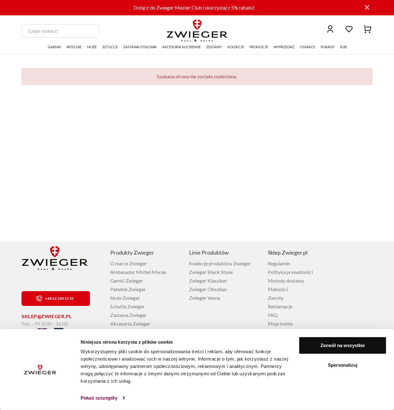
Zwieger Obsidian (208, 289)
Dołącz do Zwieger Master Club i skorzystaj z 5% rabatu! (194, 7)
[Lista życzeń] (349, 28)
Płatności (278, 289)
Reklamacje (280, 306)
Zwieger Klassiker (208, 280)
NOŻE (92, 47)
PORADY (328, 47)
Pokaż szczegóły (99, 397)
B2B (343, 47)
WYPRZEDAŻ (284, 47)
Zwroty (275, 298)
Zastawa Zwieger (128, 315)
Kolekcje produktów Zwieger (220, 263)
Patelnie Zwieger (128, 289)
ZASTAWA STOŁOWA (140, 47)
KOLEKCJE (235, 47)
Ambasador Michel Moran (138, 272)
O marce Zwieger (128, 263)
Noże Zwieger (125, 298)
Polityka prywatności (290, 272)
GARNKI (54, 47)
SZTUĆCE (110, 47)
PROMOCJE (259, 47)
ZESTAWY (214, 47)
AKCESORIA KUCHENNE (181, 47)
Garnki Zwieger (126, 280)
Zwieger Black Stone (211, 272)
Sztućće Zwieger (127, 306)
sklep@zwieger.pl (47, 316)
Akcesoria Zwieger (130, 323)
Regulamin (279, 263)
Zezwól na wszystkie (342, 345)
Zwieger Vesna (204, 298)
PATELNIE (74, 47)
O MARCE (307, 47)
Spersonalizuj (342, 364)
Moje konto (280, 323)
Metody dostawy (286, 280)
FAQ (273, 315)
